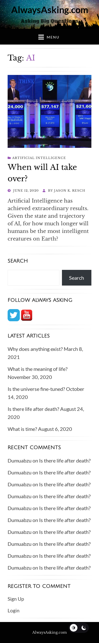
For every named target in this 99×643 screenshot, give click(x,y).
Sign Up (16, 599)
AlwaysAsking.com (49, 9)
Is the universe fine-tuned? (36, 389)
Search (76, 278)
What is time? (22, 429)
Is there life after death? (33, 409)
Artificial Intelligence (39, 158)
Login (14, 610)
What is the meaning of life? (38, 369)
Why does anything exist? (35, 349)
